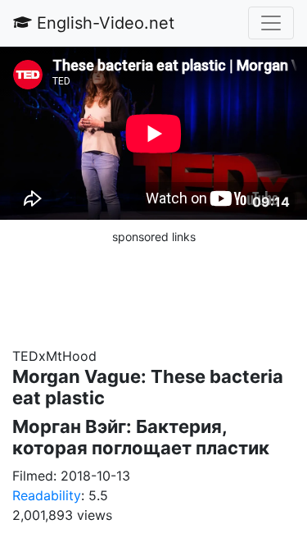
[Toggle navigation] (271, 23)
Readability (46, 495)
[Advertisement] (154, 287)
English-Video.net (103, 23)
